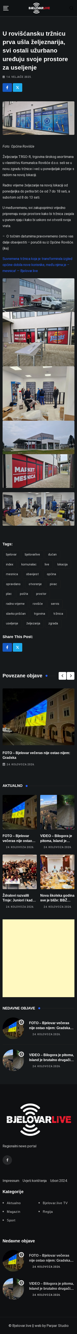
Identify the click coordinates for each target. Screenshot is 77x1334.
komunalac (29, 564)
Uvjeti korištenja (35, 1181)
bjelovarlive (32, 554)
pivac (53, 584)
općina (51, 574)
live (47, 564)
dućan (52, 554)
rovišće (38, 603)
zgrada (53, 623)
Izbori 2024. (59, 1181)
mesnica (12, 574)
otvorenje (35, 584)
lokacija (62, 564)
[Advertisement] (38, 958)
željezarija (33, 623)
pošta (24, 593)
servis (55, 603)
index (9, 564)
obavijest (32, 574)
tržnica (58, 613)
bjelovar (11, 554)
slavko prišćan (16, 613)
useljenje (12, 623)
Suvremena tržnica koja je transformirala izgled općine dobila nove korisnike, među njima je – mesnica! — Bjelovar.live (37, 265)
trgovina (39, 613)
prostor (41, 593)
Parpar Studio (58, 1325)
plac (9, 593)
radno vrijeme (15, 603)
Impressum (11, 1181)
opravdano (13, 584)
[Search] (72, 8)
